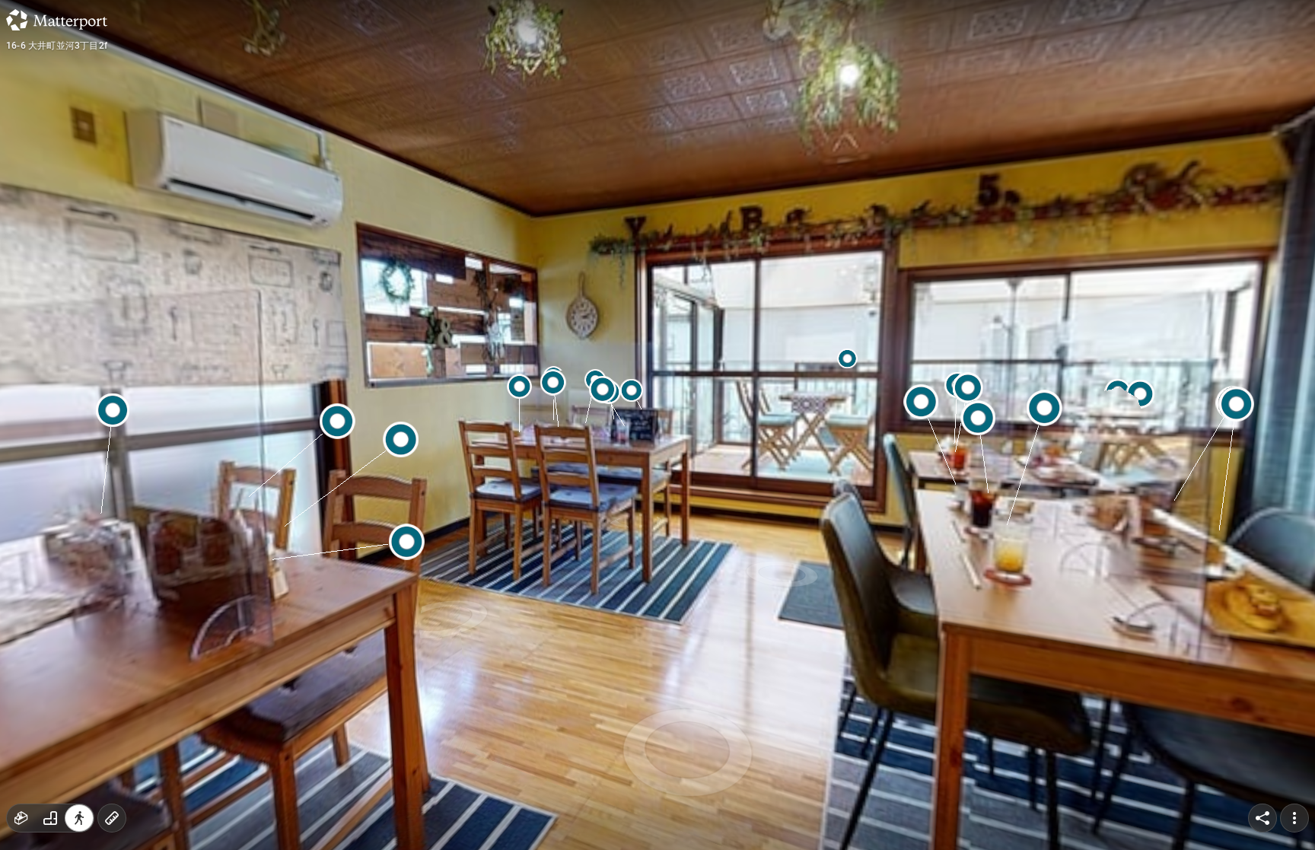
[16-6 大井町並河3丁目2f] (657, 425)
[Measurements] (111, 818)
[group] (50, 818)
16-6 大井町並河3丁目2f (56, 45)
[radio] (21, 818)
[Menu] (1294, 818)
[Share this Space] (1262, 818)
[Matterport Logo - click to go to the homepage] (56, 19)
